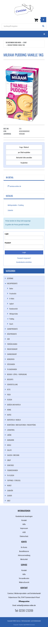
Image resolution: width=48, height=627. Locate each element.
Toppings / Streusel (14, 480)
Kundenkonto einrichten (24, 262)
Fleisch (9, 399)
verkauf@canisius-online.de (26, 605)
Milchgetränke (13, 313)
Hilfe (24, 524)
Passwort (8, 243)
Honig (9, 409)
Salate (9, 450)
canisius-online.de (15, 186)
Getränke (10, 278)
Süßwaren (11, 364)
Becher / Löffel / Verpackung (17, 374)
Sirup (9, 460)
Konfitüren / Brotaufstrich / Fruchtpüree (21, 425)
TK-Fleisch (10, 475)
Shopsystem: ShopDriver (18, 624)
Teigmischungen (12, 470)
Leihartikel (11, 430)
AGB (24, 532)
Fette (8, 389)
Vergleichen (24, 162)
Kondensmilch (13, 308)
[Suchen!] (43, 26)
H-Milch (11, 298)
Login (7, 234)
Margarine (10, 440)
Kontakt (24, 520)
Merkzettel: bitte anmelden (24, 157)
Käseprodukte (12, 334)
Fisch (9, 394)
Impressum (24, 528)
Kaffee (9, 414)
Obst (8, 500)
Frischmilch (12, 293)
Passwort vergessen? (24, 258)
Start (25, 42)
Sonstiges (10, 465)
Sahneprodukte (12, 329)
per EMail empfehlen (24, 152)
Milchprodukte (12, 283)
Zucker (9, 495)
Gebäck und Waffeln (14, 404)
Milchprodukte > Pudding (16, 205)
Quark (11, 324)
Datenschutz (24, 536)
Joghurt (11, 303)
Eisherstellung (12, 384)
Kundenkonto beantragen (24, 516)
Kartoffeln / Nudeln (14, 420)
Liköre (9, 435)
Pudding (11, 318)
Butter (11, 288)
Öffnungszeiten (24, 601)
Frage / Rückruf (24, 147)
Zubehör (10, 210)
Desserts (10, 379)
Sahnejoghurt (12, 354)
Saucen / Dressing (13, 455)
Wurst (9, 485)
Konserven (10, 359)
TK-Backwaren (12, 369)
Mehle (9, 445)
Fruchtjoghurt (12, 349)
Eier (8, 339)
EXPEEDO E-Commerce (30, 624)
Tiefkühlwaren (12, 344)
